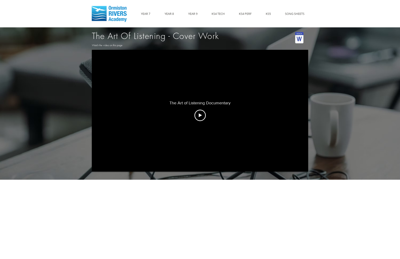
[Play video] (200, 115)
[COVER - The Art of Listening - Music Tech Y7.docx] (299, 38)
